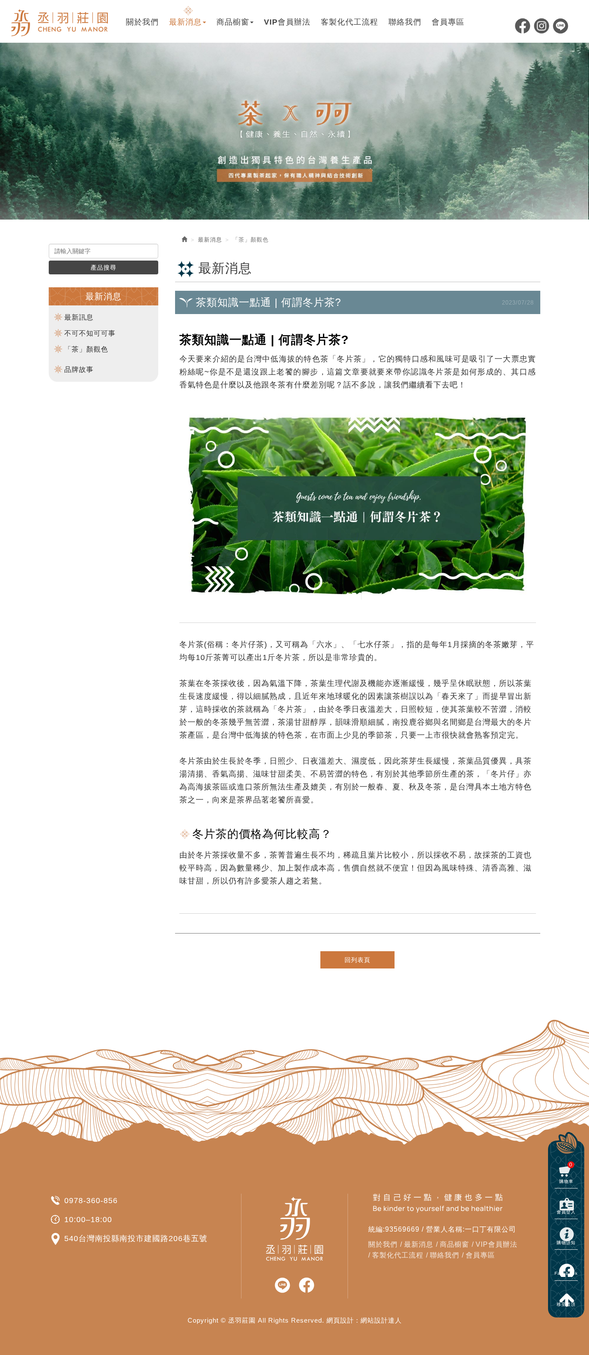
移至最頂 (566, 1304)
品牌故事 (79, 369)
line (282, 1285)
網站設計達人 (381, 1320)
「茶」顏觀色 (86, 349)
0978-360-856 (91, 1200)
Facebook (522, 26)
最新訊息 (79, 317)
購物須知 (566, 1242)
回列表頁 (357, 959)
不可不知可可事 (90, 333)
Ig (541, 26)
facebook (306, 1285)
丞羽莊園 (60, 21)
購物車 (566, 1173)
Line (560, 26)
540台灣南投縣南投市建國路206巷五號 (135, 1238)
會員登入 (566, 1212)
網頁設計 (340, 1320)
